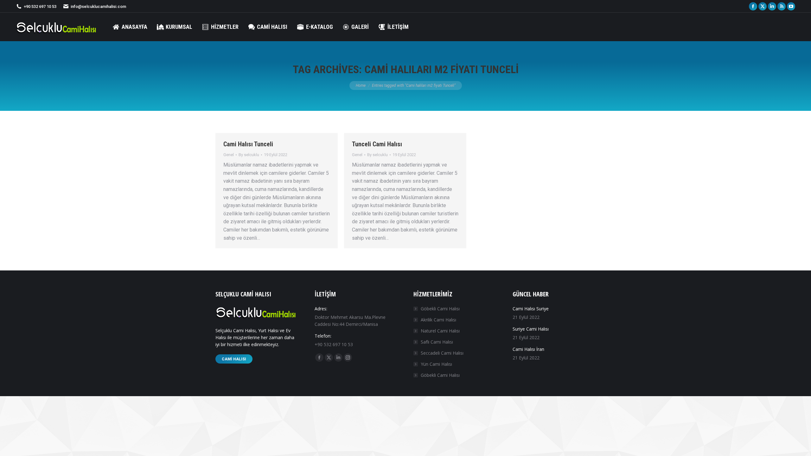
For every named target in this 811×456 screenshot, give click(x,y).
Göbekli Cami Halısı (440, 309)
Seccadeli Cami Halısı (442, 353)
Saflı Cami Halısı (437, 342)
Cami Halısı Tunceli (248, 144)
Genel (228, 154)
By (249, 154)
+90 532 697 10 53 (40, 6)
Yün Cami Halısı (436, 364)
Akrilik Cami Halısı (438, 320)
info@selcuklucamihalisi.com (98, 6)
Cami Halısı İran (528, 349)
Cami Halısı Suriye (531, 309)
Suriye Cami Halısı (531, 329)
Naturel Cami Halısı (440, 331)
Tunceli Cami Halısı (377, 144)
